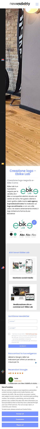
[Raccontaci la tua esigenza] (36, 363)
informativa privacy (31, 334)
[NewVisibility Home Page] (20, 5)
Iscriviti (23, 346)
